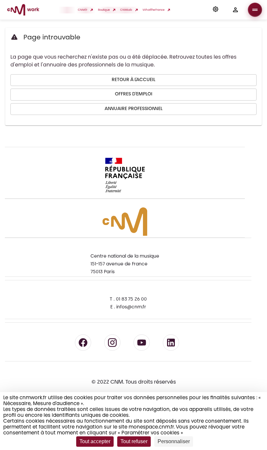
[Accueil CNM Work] (23, 11)
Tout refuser (134, 441)
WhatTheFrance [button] (153, 9)
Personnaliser (174, 441)
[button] (215, 10)
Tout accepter (94, 441)
